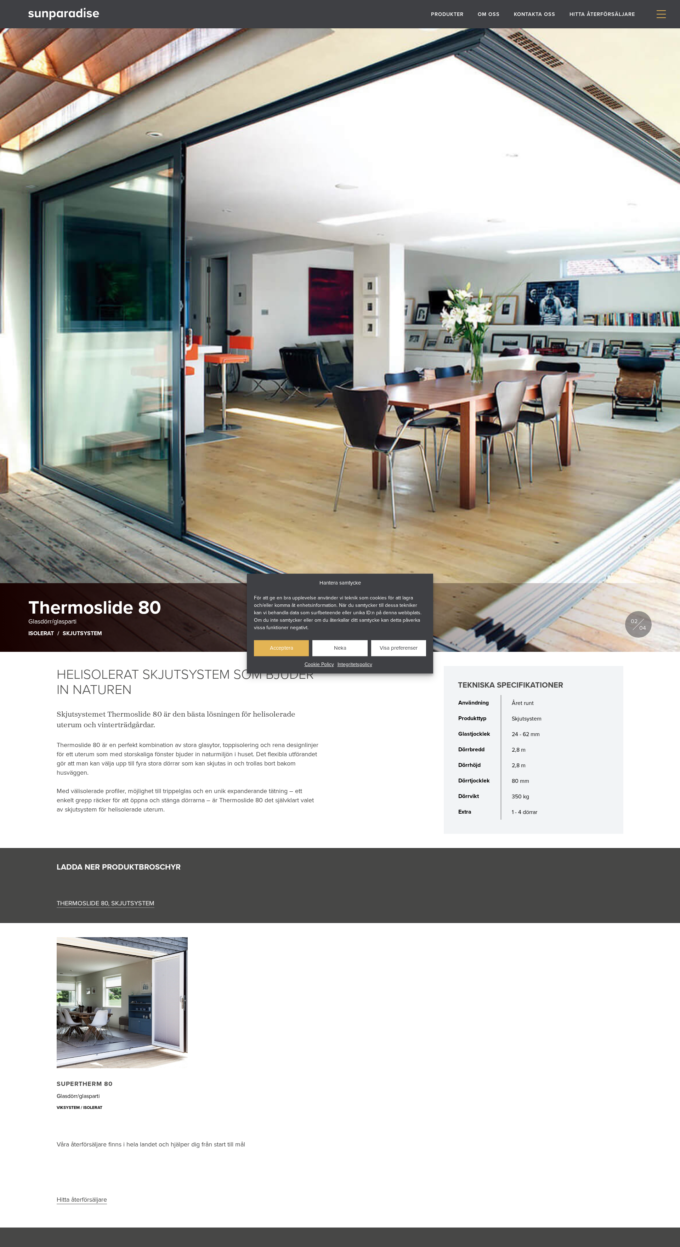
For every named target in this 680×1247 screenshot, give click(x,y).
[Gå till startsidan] (63, 14)
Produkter (447, 14)
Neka (340, 647)
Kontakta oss (534, 14)
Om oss (489, 14)
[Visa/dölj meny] (661, 14)
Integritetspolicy (355, 664)
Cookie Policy (319, 664)
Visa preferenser (399, 647)
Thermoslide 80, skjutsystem (105, 903)
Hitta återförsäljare (602, 14)
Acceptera (281, 647)
